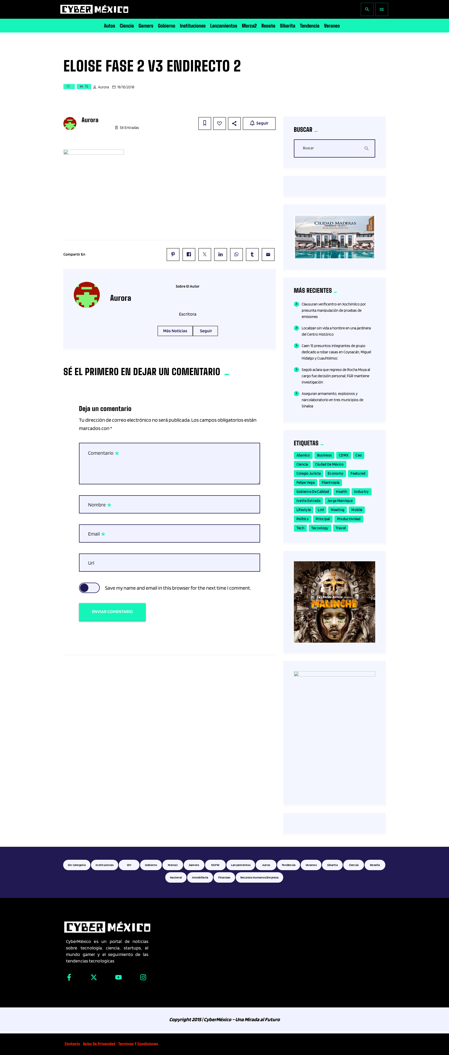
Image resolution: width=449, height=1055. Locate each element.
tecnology (320, 528)
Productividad (349, 519)
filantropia (330, 482)
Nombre (100, 504)
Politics (302, 519)
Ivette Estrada (308, 500)
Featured (358, 473)
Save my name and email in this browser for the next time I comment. (178, 588)
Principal (323, 519)
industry (361, 491)
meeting (337, 509)
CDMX (343, 455)
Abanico (303, 455)
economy (336, 473)
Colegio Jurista (308, 473)
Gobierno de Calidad (312, 491)
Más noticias (175, 331)
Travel (341, 528)
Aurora (103, 87)
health (341, 491)
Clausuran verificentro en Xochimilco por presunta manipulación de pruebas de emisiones (334, 310)
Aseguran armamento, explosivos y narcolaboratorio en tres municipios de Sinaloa (332, 399)
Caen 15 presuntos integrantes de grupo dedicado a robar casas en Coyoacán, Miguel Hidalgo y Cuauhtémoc (336, 352)
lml (321, 509)
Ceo (358, 455)
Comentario (104, 453)
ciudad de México (329, 464)
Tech (300, 528)
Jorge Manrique (340, 500)
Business (324, 455)
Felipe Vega (305, 482)
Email (97, 534)
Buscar (308, 148)
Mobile (356, 509)
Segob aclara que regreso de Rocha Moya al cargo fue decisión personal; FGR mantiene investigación (336, 376)
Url (91, 563)
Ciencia (302, 464)
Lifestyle (303, 509)
